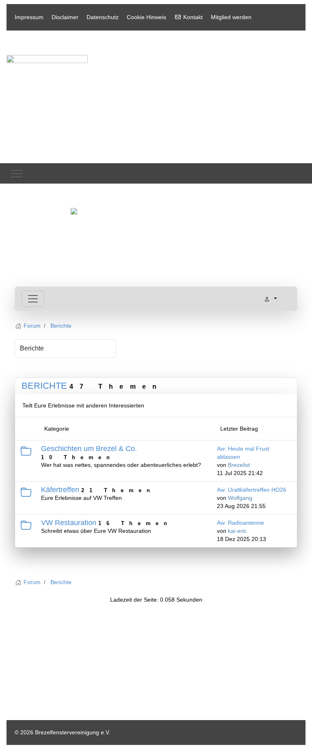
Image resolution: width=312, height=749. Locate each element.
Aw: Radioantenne (240, 522)
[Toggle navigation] (33, 299)
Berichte (44, 386)
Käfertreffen (60, 490)
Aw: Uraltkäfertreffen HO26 (251, 489)
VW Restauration (68, 523)
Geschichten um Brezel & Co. (89, 449)
